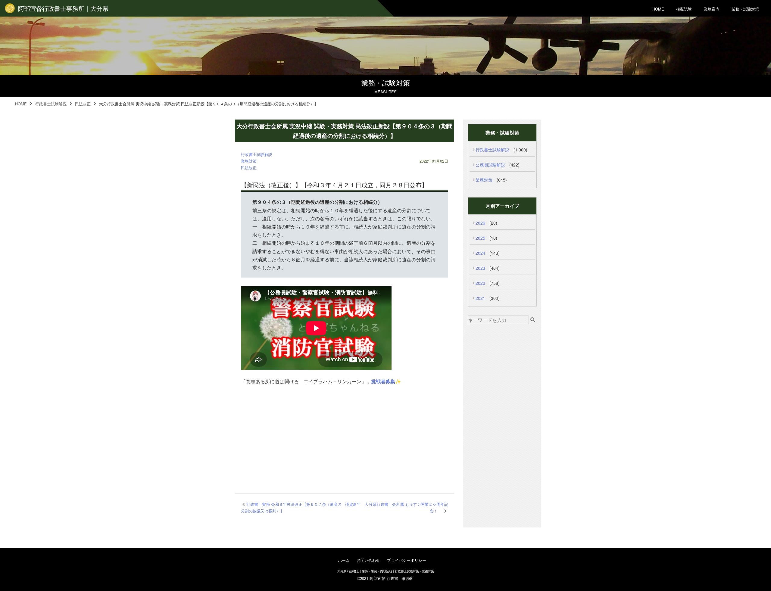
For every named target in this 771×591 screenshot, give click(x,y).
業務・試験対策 (745, 9)
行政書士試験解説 (256, 154)
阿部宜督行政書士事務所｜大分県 (63, 8)
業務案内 (711, 9)
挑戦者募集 (383, 381)
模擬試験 (684, 9)
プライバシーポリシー (406, 560)
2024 (480, 253)
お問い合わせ (368, 560)
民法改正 (249, 167)
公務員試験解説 (490, 165)
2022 (480, 283)
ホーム (344, 560)
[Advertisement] (344, 436)
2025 (480, 238)
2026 (480, 223)
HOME (658, 9)
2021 (480, 298)
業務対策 (249, 161)
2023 (480, 268)
